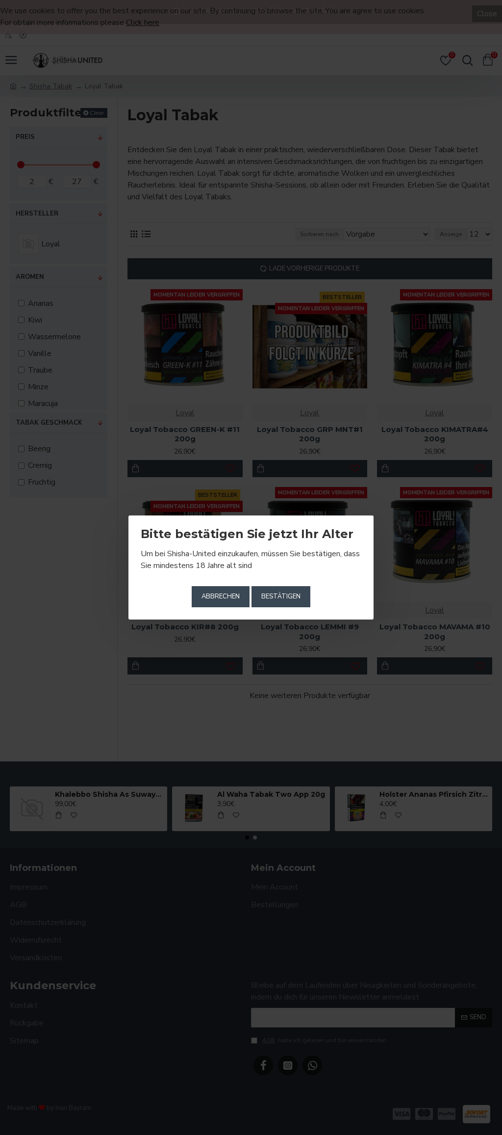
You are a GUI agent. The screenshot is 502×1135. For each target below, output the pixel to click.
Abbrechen (220, 596)
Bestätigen (281, 596)
